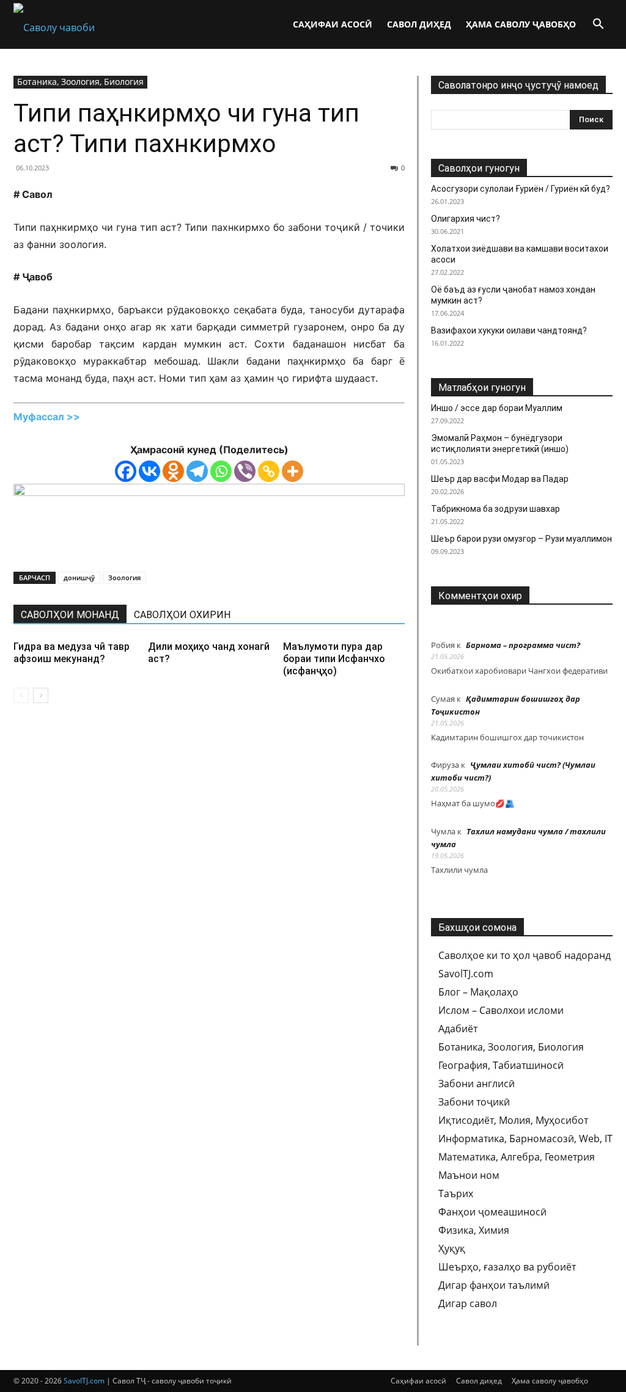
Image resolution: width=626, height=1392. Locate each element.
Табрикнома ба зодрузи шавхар (495, 509)
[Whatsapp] (221, 471)
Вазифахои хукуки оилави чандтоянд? (509, 330)
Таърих (455, 1193)
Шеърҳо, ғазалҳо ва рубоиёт (507, 1267)
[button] (598, 25)
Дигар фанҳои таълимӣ (494, 1285)
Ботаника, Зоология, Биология (80, 81)
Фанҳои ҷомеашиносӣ (492, 1212)
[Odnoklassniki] (173, 471)
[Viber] (245, 471)
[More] (292, 471)
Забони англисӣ (476, 1083)
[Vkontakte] (149, 471)
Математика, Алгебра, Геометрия (516, 1157)
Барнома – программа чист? (523, 645)
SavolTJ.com (465, 973)
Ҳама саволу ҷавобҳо (521, 24)
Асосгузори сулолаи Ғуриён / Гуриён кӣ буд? (520, 189)
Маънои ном (468, 1175)
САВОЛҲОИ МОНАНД (70, 615)
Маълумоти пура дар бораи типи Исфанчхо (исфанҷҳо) (334, 659)
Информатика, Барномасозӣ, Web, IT (525, 1138)
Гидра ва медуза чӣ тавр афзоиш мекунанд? (71, 653)
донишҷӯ (79, 577)
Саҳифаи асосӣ (332, 24)
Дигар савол (467, 1303)
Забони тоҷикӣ (474, 1102)
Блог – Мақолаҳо (478, 992)
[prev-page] (21, 695)
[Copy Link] (268, 471)
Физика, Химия (473, 1230)
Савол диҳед (419, 24)
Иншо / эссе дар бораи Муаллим (496, 408)
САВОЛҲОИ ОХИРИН (182, 615)
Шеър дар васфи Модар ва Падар (500, 479)
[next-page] (40, 695)
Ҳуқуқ (451, 1248)
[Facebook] (125, 471)
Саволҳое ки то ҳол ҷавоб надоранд (524, 955)
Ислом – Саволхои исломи (501, 1010)
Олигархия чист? (465, 219)
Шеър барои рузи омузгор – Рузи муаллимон (521, 539)
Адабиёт (457, 1028)
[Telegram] (197, 471)
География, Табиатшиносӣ (501, 1065)
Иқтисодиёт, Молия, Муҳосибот (513, 1120)
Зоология (124, 577)
